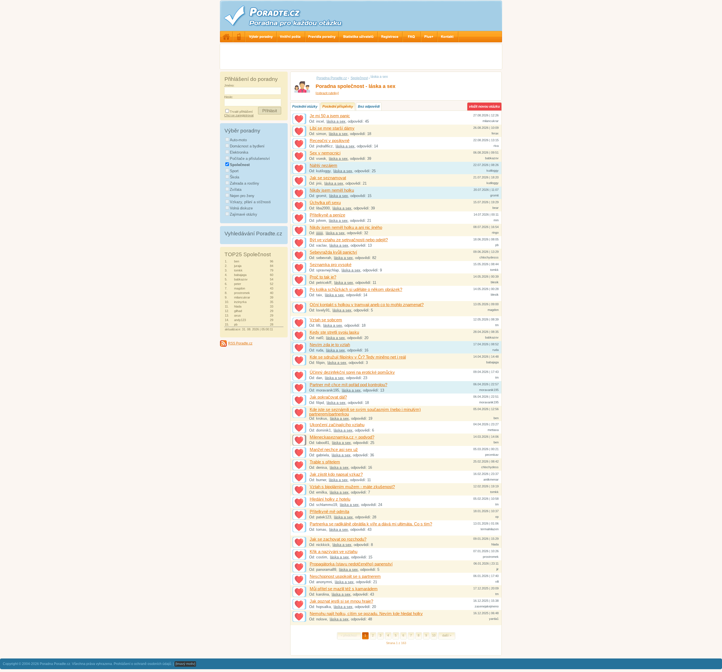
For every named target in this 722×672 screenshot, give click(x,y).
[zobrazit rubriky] (327, 93)
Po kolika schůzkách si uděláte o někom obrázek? (356, 289)
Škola (234, 177)
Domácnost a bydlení (247, 146)
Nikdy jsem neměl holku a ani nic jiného (346, 227)
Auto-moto (238, 140)
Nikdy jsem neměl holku (332, 190)
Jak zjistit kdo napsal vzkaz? (336, 474)
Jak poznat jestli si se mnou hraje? (341, 601)
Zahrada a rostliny (244, 183)
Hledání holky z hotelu (330, 499)
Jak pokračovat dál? (328, 397)
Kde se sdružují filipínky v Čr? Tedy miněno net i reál (358, 357)
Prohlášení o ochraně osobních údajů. (143, 664)
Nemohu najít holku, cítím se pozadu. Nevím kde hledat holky (366, 613)
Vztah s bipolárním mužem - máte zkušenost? (352, 487)
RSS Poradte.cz (240, 343)
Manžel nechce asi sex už (334, 449)
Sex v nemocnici (325, 153)
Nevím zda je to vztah (330, 344)
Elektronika (239, 152)
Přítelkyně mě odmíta (329, 511)
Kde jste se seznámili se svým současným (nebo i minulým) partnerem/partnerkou (365, 411)
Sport (234, 171)
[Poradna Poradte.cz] (293, 15)
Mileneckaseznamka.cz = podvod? (342, 437)
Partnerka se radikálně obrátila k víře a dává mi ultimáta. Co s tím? (371, 524)
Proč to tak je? (323, 277)
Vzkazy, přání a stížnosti (250, 202)
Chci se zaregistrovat (239, 115)
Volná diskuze (241, 208)
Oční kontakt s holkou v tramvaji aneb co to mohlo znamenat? (367, 304)
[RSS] (223, 343)
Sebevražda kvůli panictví (333, 252)
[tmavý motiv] (185, 664)
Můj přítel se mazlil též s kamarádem (344, 589)
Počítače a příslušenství (250, 158)
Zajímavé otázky (243, 214)
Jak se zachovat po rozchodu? (338, 539)
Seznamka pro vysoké (330, 264)
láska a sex (336, 121)
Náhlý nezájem (323, 165)
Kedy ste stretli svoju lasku (334, 332)
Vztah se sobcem (326, 320)
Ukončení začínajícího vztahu (337, 425)
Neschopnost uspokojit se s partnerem (345, 576)
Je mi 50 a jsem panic (330, 116)
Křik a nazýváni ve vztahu (333, 551)
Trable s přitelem (325, 462)
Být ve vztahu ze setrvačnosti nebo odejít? (349, 240)
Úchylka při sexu (325, 202)
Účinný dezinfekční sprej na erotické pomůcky (352, 372)
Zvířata (235, 189)
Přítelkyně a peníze (327, 215)
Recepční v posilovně (329, 140)
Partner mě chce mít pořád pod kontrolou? (348, 385)
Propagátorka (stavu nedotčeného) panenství (351, 564)
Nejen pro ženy (242, 196)
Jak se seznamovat (328, 178)
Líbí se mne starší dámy (332, 128)
